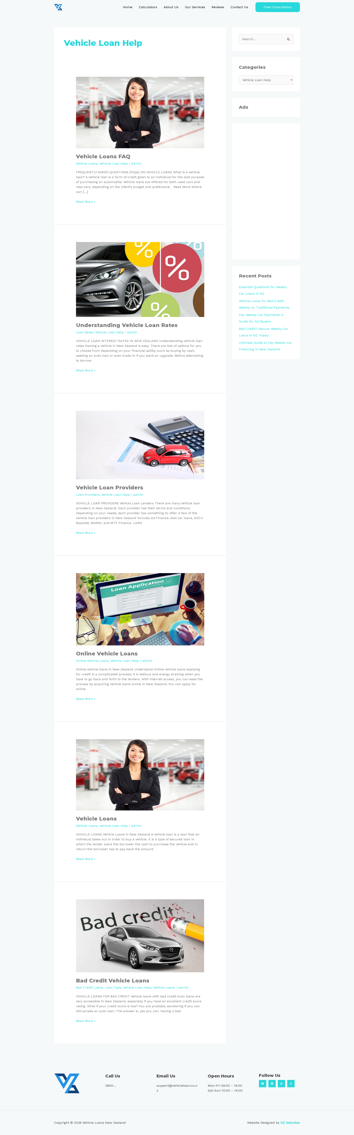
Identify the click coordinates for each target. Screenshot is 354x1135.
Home (127, 7)
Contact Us (239, 7)
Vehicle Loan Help (113, 163)
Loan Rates (84, 332)
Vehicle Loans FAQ (103, 156)
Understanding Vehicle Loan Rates (127, 325)
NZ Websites (290, 1123)
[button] (277, 7)
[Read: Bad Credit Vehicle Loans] (140, 935)
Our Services (195, 7)
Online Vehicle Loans (107, 653)
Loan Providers (88, 495)
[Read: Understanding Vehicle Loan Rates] (140, 279)
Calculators (148, 7)
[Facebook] (262, 1083)
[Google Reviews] (281, 1083)
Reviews (218, 7)
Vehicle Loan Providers (109, 487)
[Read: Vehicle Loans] (140, 774)
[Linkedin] (272, 1083)
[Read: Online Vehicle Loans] (140, 609)
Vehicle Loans (87, 163)
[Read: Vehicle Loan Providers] (140, 445)
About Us (171, 7)
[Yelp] (291, 1083)
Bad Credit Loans (89, 987)
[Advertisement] (266, 191)
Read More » (85, 201)
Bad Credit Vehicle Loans (112, 980)
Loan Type (113, 987)
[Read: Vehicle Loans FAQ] (140, 112)
